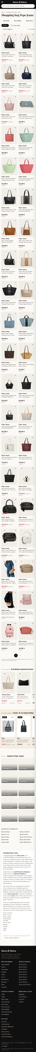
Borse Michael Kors (25, 842)
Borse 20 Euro (23, 967)
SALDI (3, 994)
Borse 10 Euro (23, 964)
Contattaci (4, 1029)
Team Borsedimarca (7, 1036)
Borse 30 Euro (23, 969)
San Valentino (5, 1014)
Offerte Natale (5, 1009)
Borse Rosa (29, 21)
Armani (3, 967)
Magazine (21, 994)
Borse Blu (6, 21)
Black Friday (4, 999)
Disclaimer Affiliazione (7, 1026)
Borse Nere (17, 21)
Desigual (3, 972)
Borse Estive (4, 1004)
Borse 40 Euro (23, 972)
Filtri (5, 25)
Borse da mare (5, 1007)
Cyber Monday (5, 1002)
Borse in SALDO (24, 832)
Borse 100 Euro (23, 982)
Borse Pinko (5, 839)
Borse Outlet (5, 842)
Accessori (21, 999)
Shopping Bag (9, 855)
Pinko (2, 984)
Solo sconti (17, 25)
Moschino (4, 982)
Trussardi (4, 987)
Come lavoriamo (6, 1034)
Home (3, 12)
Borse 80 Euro (23, 979)
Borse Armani (24, 834)
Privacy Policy (5, 1031)
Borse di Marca (8, 950)
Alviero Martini (5, 964)
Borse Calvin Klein (25, 839)
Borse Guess (5, 837)
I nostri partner (5, 1024)
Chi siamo (4, 1021)
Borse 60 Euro (23, 977)
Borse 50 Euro (23, 974)
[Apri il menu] (2, 2)
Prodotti (21, 1002)
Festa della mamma (6, 1012)
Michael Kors (5, 979)
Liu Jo (3, 977)
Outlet (3, 997)
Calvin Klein (4, 969)
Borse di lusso (5, 832)
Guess (3, 974)
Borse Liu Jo (5, 834)
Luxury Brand (22, 997)
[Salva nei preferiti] (15, 35)
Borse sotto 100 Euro (26, 837)
